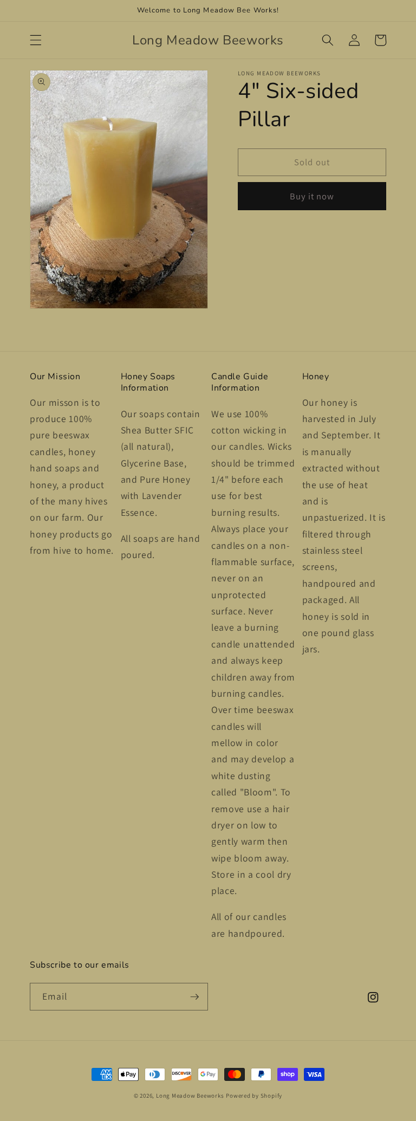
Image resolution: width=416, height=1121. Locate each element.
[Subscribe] (194, 997)
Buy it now (312, 196)
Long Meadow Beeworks (190, 1095)
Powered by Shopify (254, 1095)
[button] (36, 40)
